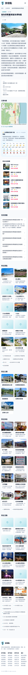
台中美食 (10, 665)
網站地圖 (23, 665)
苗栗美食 (10, 663)
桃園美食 (10, 659)
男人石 (4, 362)
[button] (14, 112)
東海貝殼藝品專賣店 (18, 509)
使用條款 (23, 663)
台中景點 (3, 665)
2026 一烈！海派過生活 (9, 629)
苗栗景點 (3, 663)
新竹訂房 (16, 661)
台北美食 (10, 657)
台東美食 (7, 8)
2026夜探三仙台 (7, 605)
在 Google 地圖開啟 (8, 126)
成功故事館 (6, 365)
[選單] (25, 3)
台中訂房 (16, 665)
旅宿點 (8, 3)
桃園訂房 (16, 659)
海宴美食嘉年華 (7, 608)
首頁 (2, 8)
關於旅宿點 (24, 655)
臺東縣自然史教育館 (18, 359)
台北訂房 (16, 657)
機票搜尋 (23, 659)
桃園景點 (3, 659)
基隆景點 (3, 655)
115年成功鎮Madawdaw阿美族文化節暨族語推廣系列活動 (14, 612)
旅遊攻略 (23, 657)
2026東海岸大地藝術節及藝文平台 (11, 626)
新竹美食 (10, 661)
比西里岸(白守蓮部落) (19, 356)
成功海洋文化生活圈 (15, 362)
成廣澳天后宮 (6, 359)
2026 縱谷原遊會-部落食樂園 (10, 616)
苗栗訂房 (16, 663)
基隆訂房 (16, 655)
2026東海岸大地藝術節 (8, 620)
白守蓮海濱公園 (7, 356)
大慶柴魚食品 (6, 509)
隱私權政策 (24, 661)
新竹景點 (3, 661)
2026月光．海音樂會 (8, 623)
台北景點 (3, 657)
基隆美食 (10, 655)
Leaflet (11, 124)
